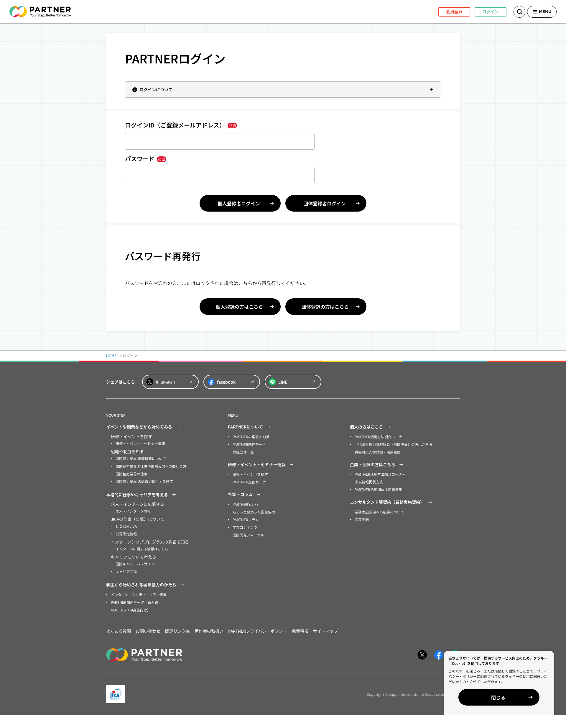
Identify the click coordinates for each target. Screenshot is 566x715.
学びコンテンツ (245, 527)
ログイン (490, 11)
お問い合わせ (148, 631)
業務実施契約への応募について (379, 511)
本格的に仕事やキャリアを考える (137, 495)
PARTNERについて (245, 427)
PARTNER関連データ (249, 444)
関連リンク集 (177, 631)
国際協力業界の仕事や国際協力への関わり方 (151, 466)
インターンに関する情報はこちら (142, 548)
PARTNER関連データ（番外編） (136, 602)
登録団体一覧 (243, 451)
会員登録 (454, 11)
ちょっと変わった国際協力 (254, 511)
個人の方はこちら (366, 427)
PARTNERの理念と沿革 (251, 436)
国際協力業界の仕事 (131, 473)
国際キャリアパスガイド (135, 563)
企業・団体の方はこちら (372, 464)
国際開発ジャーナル (248, 534)
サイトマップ (325, 631)
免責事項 (300, 631)
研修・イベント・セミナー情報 (140, 443)
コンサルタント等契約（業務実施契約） (387, 502)
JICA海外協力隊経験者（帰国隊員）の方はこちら (393, 444)
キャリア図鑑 (126, 571)
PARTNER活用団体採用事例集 (378, 489)
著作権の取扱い (209, 631)
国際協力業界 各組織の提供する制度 (144, 481)
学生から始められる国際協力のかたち (141, 585)
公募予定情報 (126, 533)
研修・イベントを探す (250, 474)
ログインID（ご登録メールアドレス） (180, 125)
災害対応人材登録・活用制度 (378, 451)
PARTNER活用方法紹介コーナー (380, 436)
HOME (111, 355)
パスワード (145, 158)
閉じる (498, 697)
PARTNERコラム (246, 519)
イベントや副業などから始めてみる (139, 427)
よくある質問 (118, 631)
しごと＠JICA (126, 526)
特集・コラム (240, 494)
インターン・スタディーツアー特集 (139, 594)
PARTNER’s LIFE (246, 504)
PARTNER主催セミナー (251, 481)
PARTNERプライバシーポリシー (257, 631)
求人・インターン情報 (133, 510)
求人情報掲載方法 (369, 481)
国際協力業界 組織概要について (141, 458)
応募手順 (362, 519)
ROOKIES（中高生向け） (131, 609)
